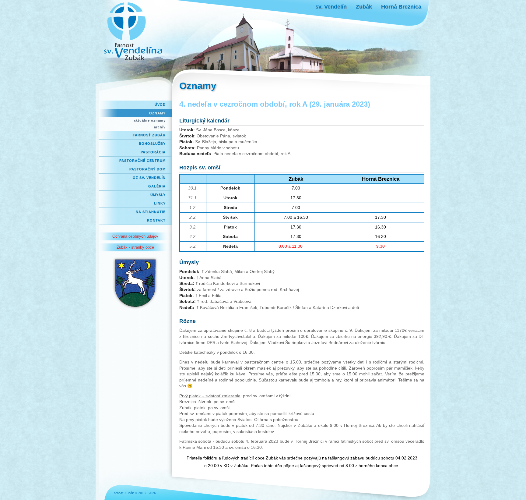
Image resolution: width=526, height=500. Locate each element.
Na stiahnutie (151, 212)
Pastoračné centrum (142, 160)
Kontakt (156, 220)
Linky (160, 203)
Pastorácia (153, 152)
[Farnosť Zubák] (134, 32)
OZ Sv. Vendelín (149, 177)
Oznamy (157, 113)
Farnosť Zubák (149, 135)
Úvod (160, 104)
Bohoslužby (152, 143)
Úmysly (158, 195)
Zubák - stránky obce (135, 247)
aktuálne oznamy (150, 120)
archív (160, 127)
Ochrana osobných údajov (135, 236)
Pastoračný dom (147, 169)
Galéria (157, 186)
